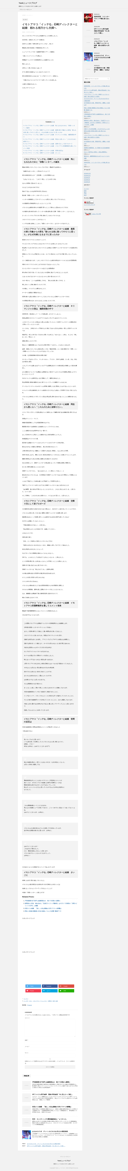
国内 (85, 191)
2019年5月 (87, 180)
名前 (26, 1040)
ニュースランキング (89, 204)
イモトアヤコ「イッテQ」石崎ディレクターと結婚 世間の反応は (43, 150)
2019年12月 (87, 173)
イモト (30, 1001)
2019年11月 (87, 175)
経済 (85, 195)
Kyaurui (29, 1005)
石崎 (54, 1001)
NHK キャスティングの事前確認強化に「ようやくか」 (49, 1119)
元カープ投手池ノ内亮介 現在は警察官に (95, 152)
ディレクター (43, 1001)
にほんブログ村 (96, 214)
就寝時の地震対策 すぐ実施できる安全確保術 (97, 147)
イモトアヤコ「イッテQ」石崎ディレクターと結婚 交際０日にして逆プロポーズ (47, 143)
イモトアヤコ (36, 1001)
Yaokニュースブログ (28, 3)
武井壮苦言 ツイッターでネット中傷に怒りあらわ (101, 18)
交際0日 (50, 1001)
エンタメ (26, 998)
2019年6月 (87, 177)
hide (53, 122)
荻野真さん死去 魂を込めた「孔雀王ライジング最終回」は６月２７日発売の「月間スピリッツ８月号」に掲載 (97, 122)
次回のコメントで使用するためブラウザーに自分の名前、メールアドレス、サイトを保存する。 (50, 1062)
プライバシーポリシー (26, 9)
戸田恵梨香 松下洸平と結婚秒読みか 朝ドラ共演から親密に (42, 900)
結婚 (56, 1001)
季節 (85, 193)
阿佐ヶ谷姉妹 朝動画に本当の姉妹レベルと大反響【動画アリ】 (43, 911)
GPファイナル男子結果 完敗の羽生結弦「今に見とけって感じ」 (52, 1094)
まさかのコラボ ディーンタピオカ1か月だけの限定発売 (50, 1131)
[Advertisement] (50, 104)
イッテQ (26, 1001)
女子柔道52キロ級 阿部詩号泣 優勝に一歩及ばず (102, 70)
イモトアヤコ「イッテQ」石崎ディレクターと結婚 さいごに (42, 153)
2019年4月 (87, 182)
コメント (27, 1018)
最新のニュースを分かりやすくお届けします (64, 1164)
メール (27, 1046)
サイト (26, 1052)
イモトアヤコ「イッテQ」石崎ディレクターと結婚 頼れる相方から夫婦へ (101, 44)
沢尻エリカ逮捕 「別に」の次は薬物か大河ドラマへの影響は (43, 908)
